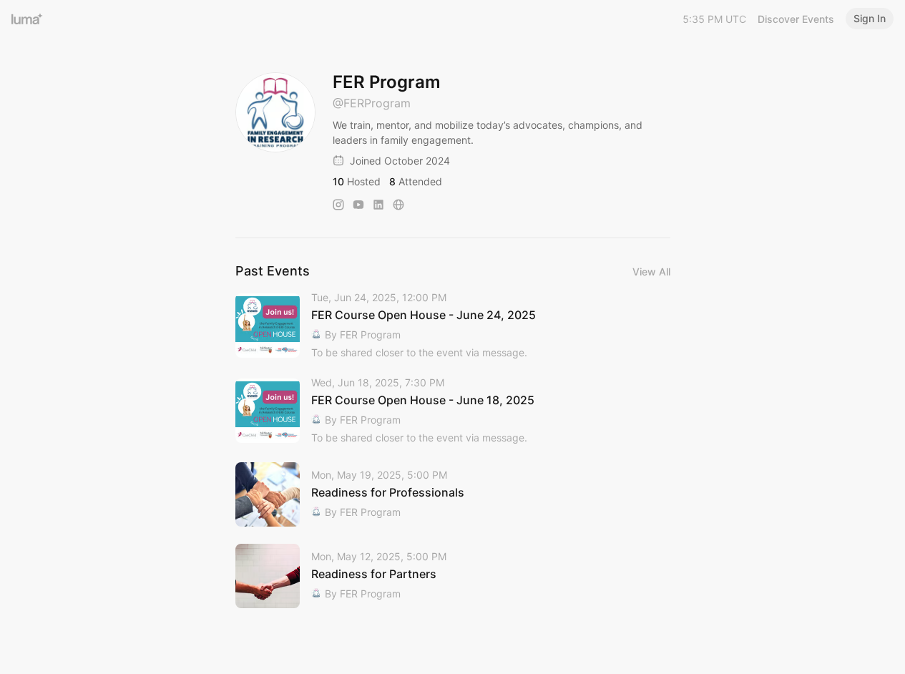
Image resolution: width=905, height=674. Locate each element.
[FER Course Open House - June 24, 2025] (453, 325)
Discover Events (796, 19)
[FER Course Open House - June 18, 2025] (453, 411)
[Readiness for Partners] (453, 576)
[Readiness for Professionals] (453, 494)
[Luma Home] (27, 19)
